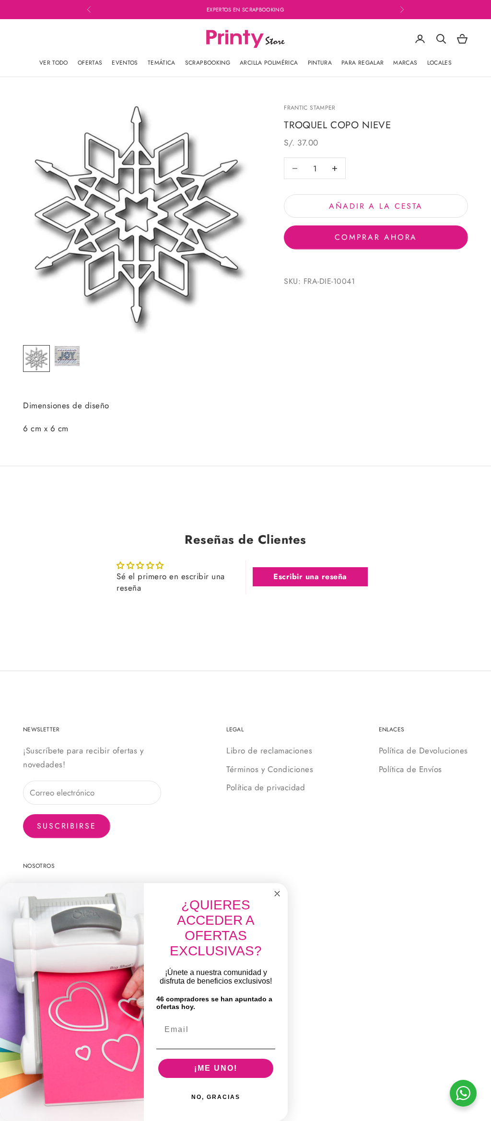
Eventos (125, 62)
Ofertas (90, 62)
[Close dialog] (277, 893)
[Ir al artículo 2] (67, 356)
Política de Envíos (410, 769)
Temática (161, 62)
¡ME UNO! (215, 1068)
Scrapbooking (207, 62)
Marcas (405, 62)
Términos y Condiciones (269, 769)
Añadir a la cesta (376, 206)
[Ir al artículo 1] (36, 358)
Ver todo (53, 62)
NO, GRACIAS (215, 1097)
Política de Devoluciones (423, 750)
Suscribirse (66, 825)
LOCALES (439, 62)
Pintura (320, 62)
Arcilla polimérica (269, 62)
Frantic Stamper (309, 107)
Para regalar (362, 62)
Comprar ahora (376, 237)
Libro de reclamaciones (269, 750)
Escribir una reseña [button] (310, 576)
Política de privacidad (265, 787)
